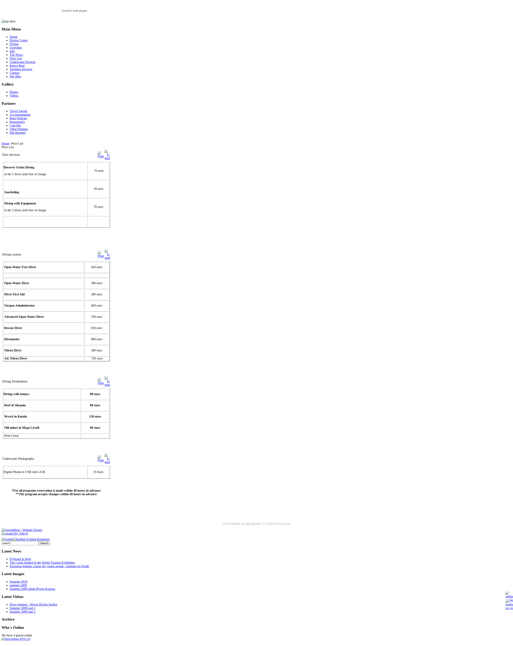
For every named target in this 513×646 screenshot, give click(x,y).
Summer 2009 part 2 (22, 611)
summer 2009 (18, 585)
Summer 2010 (18, 581)
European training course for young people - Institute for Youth (49, 566)
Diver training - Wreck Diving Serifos (33, 604)
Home (5, 143)
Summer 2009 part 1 (22, 608)
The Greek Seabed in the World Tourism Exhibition (42, 562)
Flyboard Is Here (20, 559)
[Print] (101, 156)
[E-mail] (107, 158)
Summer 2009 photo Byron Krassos (32, 589)
